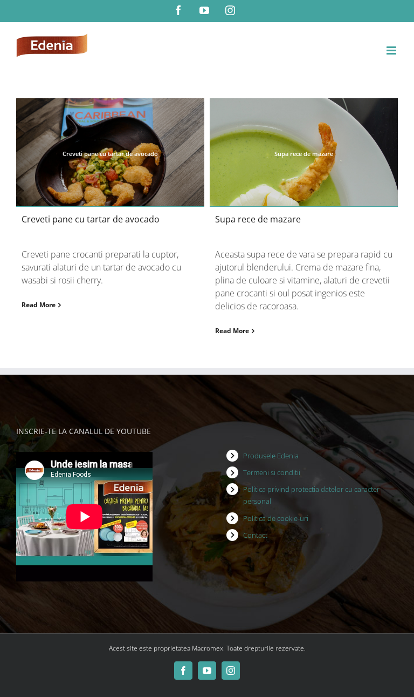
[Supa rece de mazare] (304, 152)
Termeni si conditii (271, 472)
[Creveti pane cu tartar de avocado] (110, 152)
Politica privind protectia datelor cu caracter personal (311, 495)
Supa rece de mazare (258, 219)
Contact (255, 535)
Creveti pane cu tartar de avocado (91, 219)
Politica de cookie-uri (275, 518)
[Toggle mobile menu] (392, 50)
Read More (39, 304)
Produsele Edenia (271, 456)
